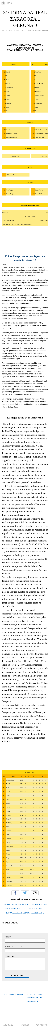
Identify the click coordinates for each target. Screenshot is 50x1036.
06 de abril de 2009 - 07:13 (13, 31)
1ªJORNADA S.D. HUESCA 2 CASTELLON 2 (25, 913)
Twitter (25, 892)
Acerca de (8, 1025)
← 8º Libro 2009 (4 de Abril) (12, 994)
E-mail (14, 947)
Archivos (25, 1025)
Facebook (15, 892)
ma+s (9, 3)
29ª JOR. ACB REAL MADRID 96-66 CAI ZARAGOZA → (34, 998)
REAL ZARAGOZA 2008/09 (37, 31)
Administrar (41, 1025)
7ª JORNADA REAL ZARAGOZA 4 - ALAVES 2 (25, 909)
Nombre (8, 937)
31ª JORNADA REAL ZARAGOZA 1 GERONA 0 (25, 19)
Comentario (9, 956)
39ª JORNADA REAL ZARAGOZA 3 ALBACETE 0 (25, 905)
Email (35, 892)
